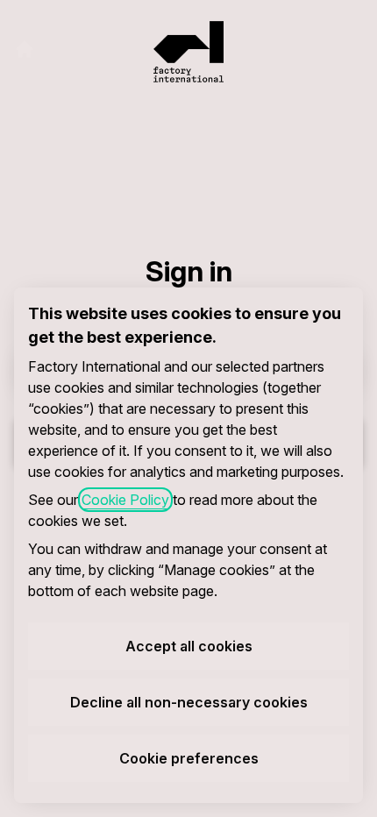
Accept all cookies (189, 646)
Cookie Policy (125, 499)
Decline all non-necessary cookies (189, 702)
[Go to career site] (24, 49)
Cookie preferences (189, 758)
